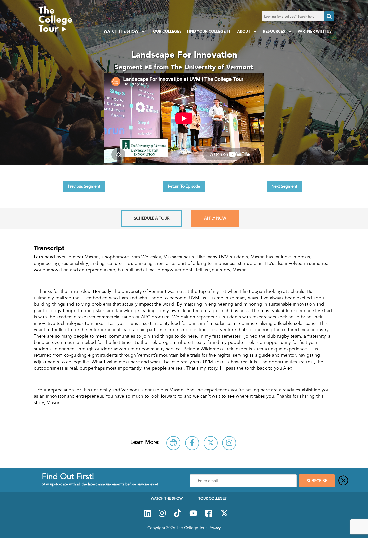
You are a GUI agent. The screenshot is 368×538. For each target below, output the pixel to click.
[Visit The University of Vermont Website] (173, 443)
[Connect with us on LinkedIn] (147, 515)
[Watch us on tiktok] (177, 515)
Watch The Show (121, 31)
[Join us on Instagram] (162, 515)
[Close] (343, 480)
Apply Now (215, 218)
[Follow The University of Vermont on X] (211, 443)
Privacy (215, 528)
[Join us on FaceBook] (209, 515)
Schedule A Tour (151, 218)
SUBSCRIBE (317, 480)
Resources (274, 31)
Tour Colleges (166, 31)
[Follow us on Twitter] (224, 515)
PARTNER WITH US (315, 31)
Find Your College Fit (209, 31)
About (243, 31)
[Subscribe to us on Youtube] (193, 515)
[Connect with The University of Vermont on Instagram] (229, 443)
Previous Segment (84, 186)
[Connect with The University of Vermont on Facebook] (192, 443)
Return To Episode (184, 186)
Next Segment (284, 186)
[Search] (329, 16)
